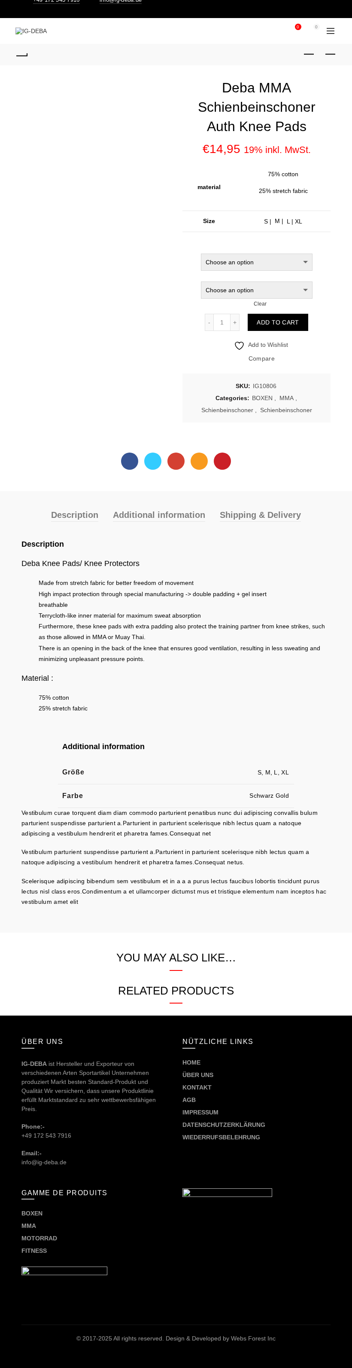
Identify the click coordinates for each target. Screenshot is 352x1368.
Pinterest (222, 461)
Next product (330, 54)
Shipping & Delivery (260, 515)
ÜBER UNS (197, 1074)
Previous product (309, 54)
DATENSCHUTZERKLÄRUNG (223, 1124)
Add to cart (278, 322)
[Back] (22, 54)
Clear (260, 304)
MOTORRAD (40, 1238)
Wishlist (298, 26)
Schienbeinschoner (227, 410)
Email (199, 461)
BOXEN (262, 398)
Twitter (152, 461)
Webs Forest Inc (253, 1338)
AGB (189, 1099)
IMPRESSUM (200, 1112)
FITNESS (34, 1250)
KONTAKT (197, 1087)
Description (74, 515)
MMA (286, 398)
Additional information (159, 515)
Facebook (129, 461)
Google (176, 461)
